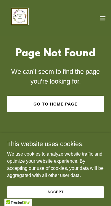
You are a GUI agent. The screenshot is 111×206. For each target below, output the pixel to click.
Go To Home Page (55, 104)
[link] (20, 17)
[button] (103, 18)
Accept (55, 192)
